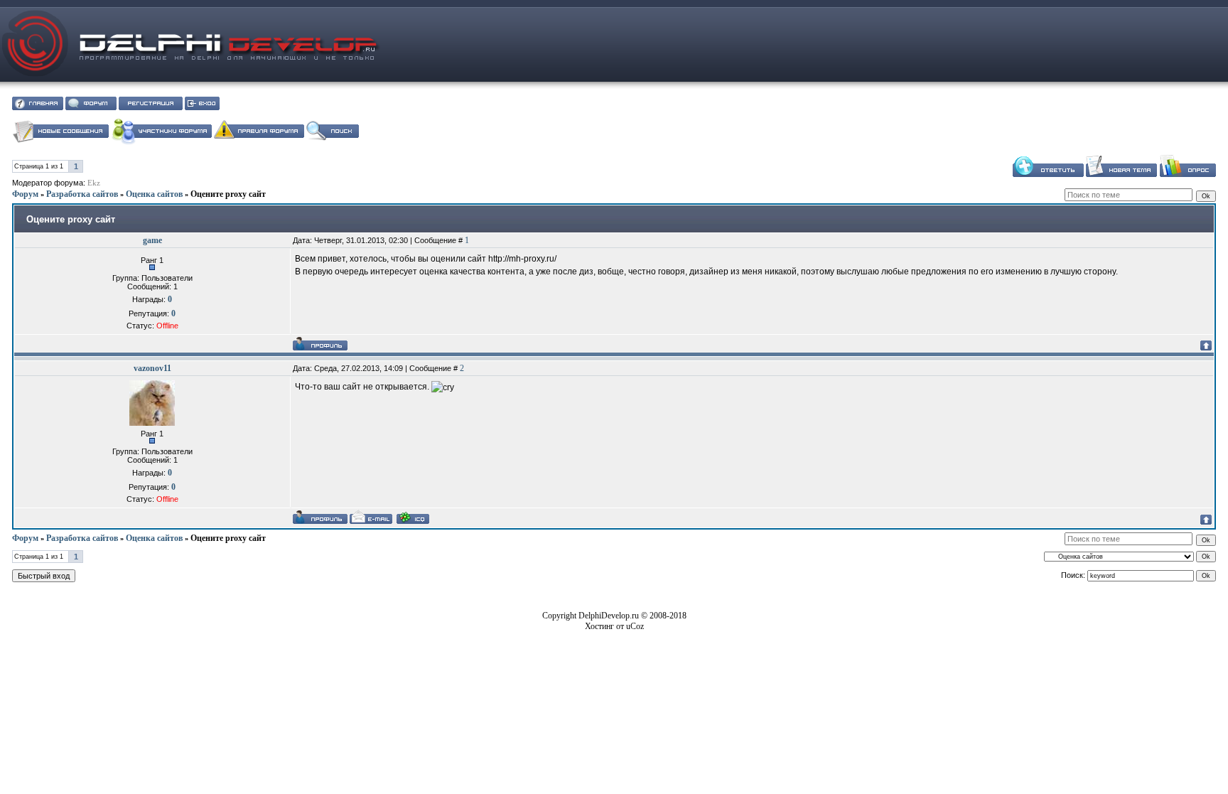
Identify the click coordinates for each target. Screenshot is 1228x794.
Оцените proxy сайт (228, 194)
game (152, 240)
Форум (25, 194)
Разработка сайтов (82, 194)
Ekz (93, 183)
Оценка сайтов (154, 194)
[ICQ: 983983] (413, 518)
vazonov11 (152, 368)
